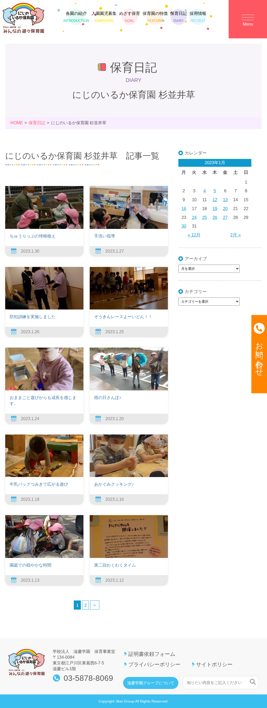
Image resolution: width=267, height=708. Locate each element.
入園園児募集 (104, 16)
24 (194, 217)
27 (225, 217)
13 (225, 199)
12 (215, 199)
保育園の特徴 (155, 16)
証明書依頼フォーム (151, 654)
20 (225, 208)
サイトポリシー (214, 664)
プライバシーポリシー (154, 664)
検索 (253, 682)
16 (183, 208)
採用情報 (198, 16)
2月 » (235, 235)
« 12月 (194, 235)
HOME (16, 123)
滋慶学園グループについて (150, 683)
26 (215, 217)
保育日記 (178, 16)
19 (215, 208)
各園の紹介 (76, 16)
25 (204, 217)
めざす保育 (129, 16)
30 (183, 226)
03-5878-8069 (88, 678)
